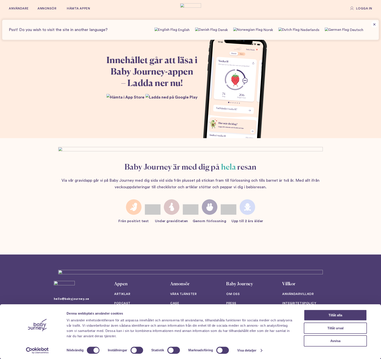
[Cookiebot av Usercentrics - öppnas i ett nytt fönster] (37, 350)
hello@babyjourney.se (71, 298)
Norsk (268, 30)
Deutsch (356, 30)
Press (231, 303)
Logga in (364, 8)
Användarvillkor (298, 294)
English (183, 30)
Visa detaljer (246, 350)
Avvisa (335, 341)
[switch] (137, 350)
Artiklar (122, 294)
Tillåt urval (335, 328)
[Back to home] (190, 8)
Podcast (122, 303)
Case (174, 303)
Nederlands (309, 30)
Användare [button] (19, 8)
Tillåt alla (335, 315)
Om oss (233, 294)
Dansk (222, 30)
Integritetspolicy (299, 303)
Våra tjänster (183, 294)
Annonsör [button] (46, 8)
